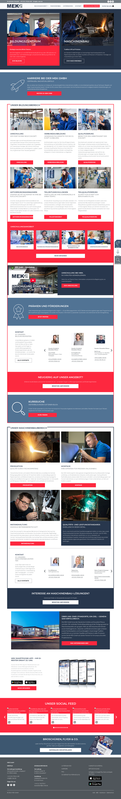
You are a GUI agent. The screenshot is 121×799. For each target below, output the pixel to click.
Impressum (102, 792)
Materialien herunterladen (60, 750)
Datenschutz (110, 792)
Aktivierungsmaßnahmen (23, 217)
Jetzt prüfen (43, 317)
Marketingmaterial (95, 766)
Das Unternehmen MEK (79, 643)
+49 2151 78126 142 (77, 361)
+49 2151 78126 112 (77, 577)
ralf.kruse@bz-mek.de (100, 357)
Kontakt (78, 6)
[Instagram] (111, 1)
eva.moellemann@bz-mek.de (56, 575)
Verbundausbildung (55, 162)
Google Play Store (101, 772)
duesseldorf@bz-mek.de (41, 785)
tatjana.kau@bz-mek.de (77, 575)
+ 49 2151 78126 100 (13, 776)
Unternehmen (68, 6)
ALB (94, 792)
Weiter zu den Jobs (44, 93)
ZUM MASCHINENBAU (74, 61)
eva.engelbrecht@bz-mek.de (79, 359)
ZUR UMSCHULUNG (70, 285)
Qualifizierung (90, 162)
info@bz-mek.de (11, 778)
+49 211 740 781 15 (99, 359)
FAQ (62, 772)
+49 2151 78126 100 (100, 580)
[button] (111, 350)
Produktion (27, 485)
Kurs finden (42, 415)
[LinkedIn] (113, 1)
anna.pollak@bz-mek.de (54, 359)
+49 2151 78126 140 (54, 577)
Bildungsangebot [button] (40, 6)
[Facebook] (108, 1)
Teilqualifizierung (89, 217)
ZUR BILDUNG (17, 61)
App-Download (94, 769)
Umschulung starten (91, 6)
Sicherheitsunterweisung (70, 774)
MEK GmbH (10, 762)
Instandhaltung (27, 543)
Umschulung (22, 162)
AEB (97, 792)
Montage (78, 485)
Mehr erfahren (60, 256)
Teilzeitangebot (55, 217)
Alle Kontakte (23, 360)
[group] (58, 349)
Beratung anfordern (60, 386)
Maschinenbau (55, 6)
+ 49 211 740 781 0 (39, 783)
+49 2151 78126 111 (54, 361)
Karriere (64, 769)
